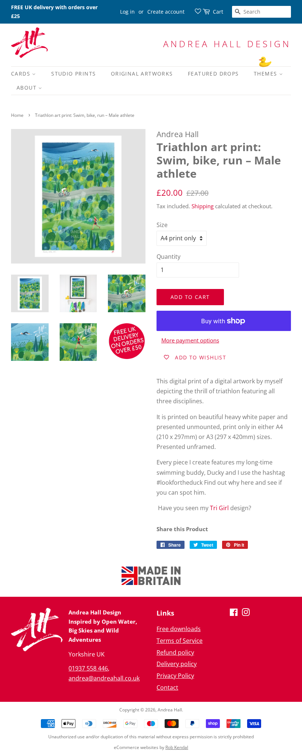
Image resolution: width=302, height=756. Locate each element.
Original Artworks (142, 73)
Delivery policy (177, 664)
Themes (266, 73)
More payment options (190, 340)
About (27, 87)
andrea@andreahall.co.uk (104, 678)
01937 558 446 (88, 668)
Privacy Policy (175, 676)
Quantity (168, 256)
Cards (21, 73)
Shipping (203, 206)
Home (17, 115)
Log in (127, 11)
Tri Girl (219, 508)
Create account (166, 11)
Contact (167, 687)
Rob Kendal (176, 747)
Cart (218, 11)
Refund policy (175, 652)
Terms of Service (180, 641)
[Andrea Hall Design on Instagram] (246, 613)
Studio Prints (73, 73)
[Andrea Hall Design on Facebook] (233, 613)
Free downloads (179, 629)
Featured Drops (213, 73)
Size (162, 225)
